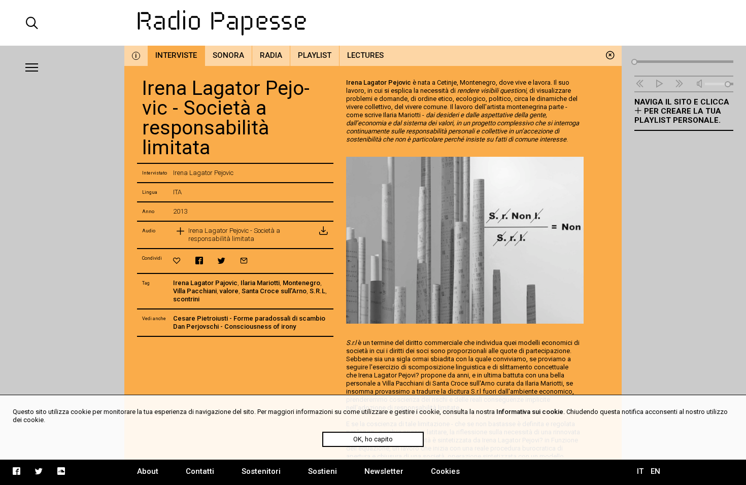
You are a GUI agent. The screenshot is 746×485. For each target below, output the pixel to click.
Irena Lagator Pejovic (378, 82)
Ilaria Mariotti (260, 283)
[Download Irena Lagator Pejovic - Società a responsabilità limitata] (323, 235)
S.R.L (317, 291)
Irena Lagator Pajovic (205, 283)
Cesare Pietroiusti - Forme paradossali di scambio (249, 318)
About (147, 471)
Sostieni (322, 471)
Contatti (200, 471)
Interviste (176, 55)
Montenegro (301, 283)
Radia (271, 55)
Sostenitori (261, 471)
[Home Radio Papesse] (373, 23)
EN (655, 471)
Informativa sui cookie (529, 411)
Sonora (228, 55)
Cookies (445, 471)
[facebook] (199, 260)
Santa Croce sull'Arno (274, 291)
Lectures (365, 55)
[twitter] (221, 260)
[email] (244, 260)
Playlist (314, 55)
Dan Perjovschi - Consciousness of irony (234, 326)
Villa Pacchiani (195, 291)
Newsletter (383, 471)
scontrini (186, 299)
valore (229, 291)
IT (640, 471)
